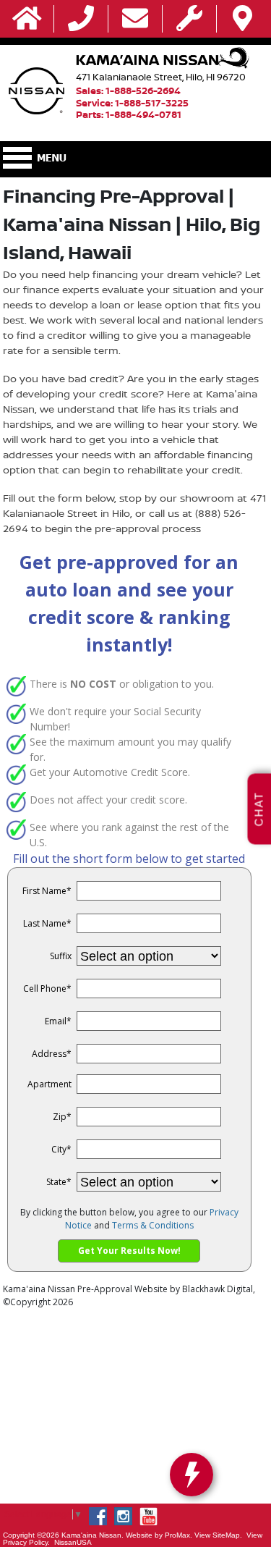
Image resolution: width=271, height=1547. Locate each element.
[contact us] (135, 19)
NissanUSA (73, 1542)
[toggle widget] (191, 1474)
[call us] (81, 19)
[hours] (189, 19)
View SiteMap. (218, 1535)
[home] (27, 19)
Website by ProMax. (159, 1535)
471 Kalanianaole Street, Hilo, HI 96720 (161, 76)
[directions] (242, 19)
